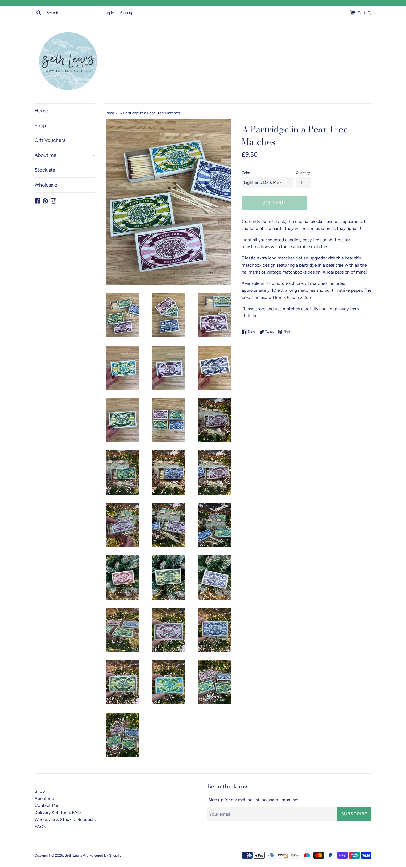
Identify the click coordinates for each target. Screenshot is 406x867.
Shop (65, 126)
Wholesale (46, 185)
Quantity (303, 173)
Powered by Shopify (105, 855)
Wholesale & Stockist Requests (65, 819)
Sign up (127, 12)
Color (246, 173)
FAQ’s (40, 826)
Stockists (45, 170)
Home (41, 111)
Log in (109, 12)
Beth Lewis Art (76, 855)
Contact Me (46, 805)
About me (65, 155)
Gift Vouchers (50, 140)
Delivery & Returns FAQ (58, 812)
